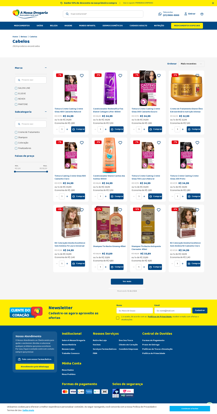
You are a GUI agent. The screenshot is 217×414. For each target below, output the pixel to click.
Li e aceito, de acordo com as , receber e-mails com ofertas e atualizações (160, 318)
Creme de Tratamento (29, 132)
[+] (67, 129)
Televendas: (171, 14)
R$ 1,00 (18, 168)
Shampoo (22, 137)
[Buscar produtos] (67, 14)
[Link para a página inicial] (15, 36)
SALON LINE (24, 88)
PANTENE (23, 104)
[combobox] (103, 14)
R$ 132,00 (43, 168)
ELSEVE (22, 93)
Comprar (80, 129)
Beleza (24, 36)
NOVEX (21, 99)
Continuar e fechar (189, 408)
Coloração (23, 142)
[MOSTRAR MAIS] (127, 282)
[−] (57, 129)
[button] (31, 68)
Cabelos (33, 36)
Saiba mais (28, 410)
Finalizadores (24, 148)
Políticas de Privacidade (160, 316)
